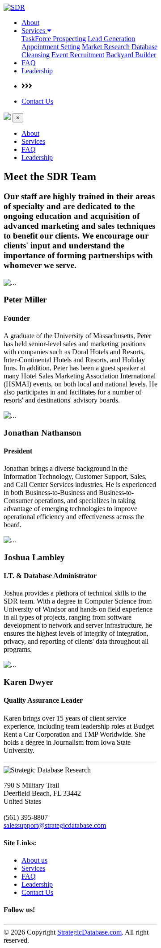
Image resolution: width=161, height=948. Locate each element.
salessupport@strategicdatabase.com (55, 825)
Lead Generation (111, 38)
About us (34, 860)
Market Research (106, 46)
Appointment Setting (50, 46)
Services (34, 30)
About (30, 22)
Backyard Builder (131, 55)
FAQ (28, 63)
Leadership (37, 71)
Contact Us (37, 101)
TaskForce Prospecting (53, 38)
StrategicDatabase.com (89, 932)
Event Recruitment (77, 55)
